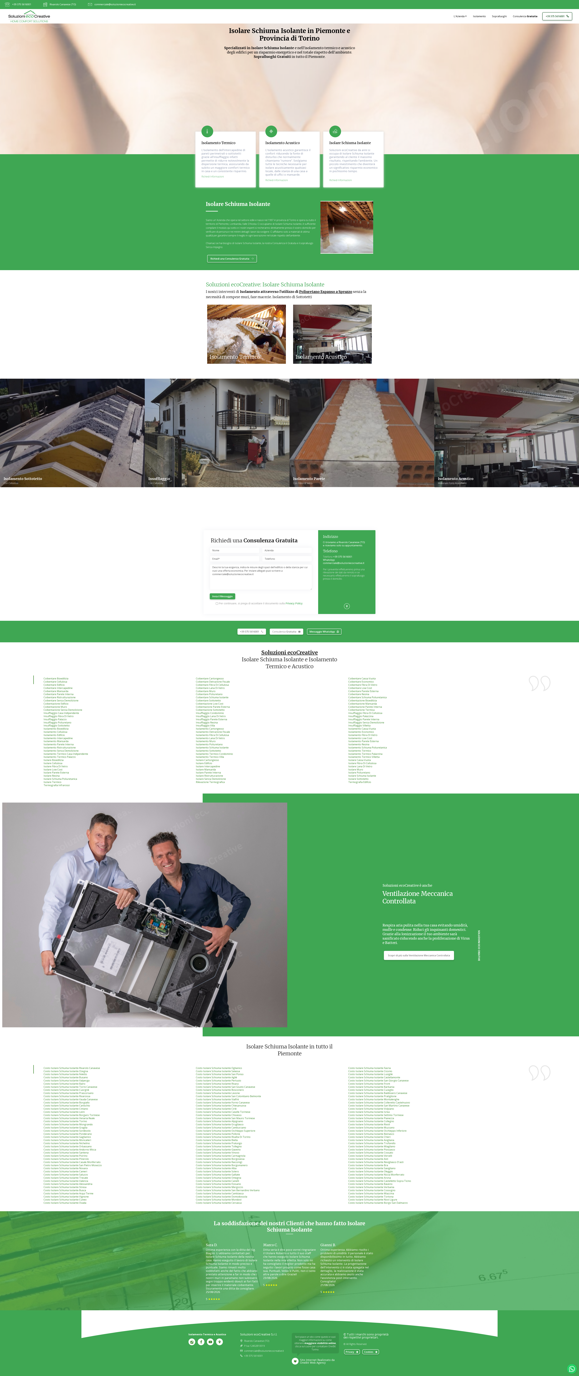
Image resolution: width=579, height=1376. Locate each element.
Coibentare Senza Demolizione (61, 700)
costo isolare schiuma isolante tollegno (219, 1146)
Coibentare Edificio (54, 684)
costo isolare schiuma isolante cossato (370, 1152)
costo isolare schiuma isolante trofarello (371, 1143)
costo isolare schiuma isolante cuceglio (371, 1090)
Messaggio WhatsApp (322, 631)
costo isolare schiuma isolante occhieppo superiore (225, 1130)
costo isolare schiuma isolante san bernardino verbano (228, 1190)
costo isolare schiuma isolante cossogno (371, 1190)
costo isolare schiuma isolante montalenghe (373, 1099)
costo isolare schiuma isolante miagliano (371, 1146)
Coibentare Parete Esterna (363, 691)
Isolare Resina (52, 775)
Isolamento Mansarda (56, 741)
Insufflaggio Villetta (359, 725)
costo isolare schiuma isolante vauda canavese (71, 1099)
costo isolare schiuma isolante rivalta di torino (223, 1137)
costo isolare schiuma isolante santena (66, 1152)
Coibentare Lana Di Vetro (210, 688)
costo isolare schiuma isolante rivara (217, 1083)
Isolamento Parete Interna (59, 744)
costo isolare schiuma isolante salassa (218, 1071)
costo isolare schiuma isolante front (369, 1083)
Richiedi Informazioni (212, 176)
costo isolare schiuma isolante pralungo (219, 1143)
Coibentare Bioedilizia (56, 678)
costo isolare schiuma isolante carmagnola (220, 1155)
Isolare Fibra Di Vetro (56, 766)
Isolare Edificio (204, 763)
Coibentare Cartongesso (210, 678)
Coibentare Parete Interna (58, 694)
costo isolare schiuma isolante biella (217, 1140)
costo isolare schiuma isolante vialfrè (217, 1099)
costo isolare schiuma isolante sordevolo (67, 1130)
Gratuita (284, 631)
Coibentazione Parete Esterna (213, 707)
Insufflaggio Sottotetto (57, 725)
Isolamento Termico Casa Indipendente (66, 754)
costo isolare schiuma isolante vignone (66, 1196)
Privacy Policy (294, 603)
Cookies (368, 1352)
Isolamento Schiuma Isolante (212, 747)
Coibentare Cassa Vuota (362, 678)
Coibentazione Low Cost (209, 703)
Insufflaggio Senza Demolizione (366, 722)
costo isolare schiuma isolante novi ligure (372, 1199)
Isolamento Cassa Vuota (362, 728)
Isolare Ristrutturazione (209, 775)
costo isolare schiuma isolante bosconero (220, 1090)
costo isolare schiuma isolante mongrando (68, 1124)
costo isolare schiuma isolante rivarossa (67, 1096)
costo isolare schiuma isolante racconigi (219, 1162)
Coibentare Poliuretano (209, 694)
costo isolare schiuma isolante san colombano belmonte (228, 1096)
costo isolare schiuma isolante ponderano (68, 1134)
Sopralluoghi (499, 16)
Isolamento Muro (206, 741)
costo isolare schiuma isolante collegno (371, 1121)
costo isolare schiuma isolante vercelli (370, 1155)
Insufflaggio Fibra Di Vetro (59, 716)
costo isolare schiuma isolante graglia (65, 1127)
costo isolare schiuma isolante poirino (65, 1155)
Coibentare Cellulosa (55, 681)
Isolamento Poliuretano (209, 744)
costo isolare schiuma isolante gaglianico (67, 1137)
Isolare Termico (52, 782)
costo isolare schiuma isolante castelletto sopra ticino (379, 1181)
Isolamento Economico (361, 732)
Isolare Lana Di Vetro (360, 766)
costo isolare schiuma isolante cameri (65, 1171)
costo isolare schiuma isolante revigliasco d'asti (375, 1162)
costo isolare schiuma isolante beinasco (371, 1134)
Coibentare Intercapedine (58, 688)
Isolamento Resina (358, 744)
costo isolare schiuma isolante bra (368, 1165)
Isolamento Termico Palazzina (365, 754)
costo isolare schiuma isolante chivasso (219, 1115)
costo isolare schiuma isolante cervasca (219, 1202)
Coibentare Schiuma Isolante (212, 697)
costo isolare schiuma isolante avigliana (371, 1140)
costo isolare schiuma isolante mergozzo (219, 1187)
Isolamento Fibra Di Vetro (362, 735)
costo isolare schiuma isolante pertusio (218, 1080)
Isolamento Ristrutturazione (60, 747)
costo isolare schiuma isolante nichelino (67, 1143)
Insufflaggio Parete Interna (363, 719)
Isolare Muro (355, 769)
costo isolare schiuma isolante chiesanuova (221, 1105)
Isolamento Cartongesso (210, 728)
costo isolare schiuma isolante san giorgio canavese (378, 1080)
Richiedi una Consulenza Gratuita (229, 258)
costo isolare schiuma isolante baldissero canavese (377, 1093)
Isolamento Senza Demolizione (61, 750)
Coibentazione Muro (55, 707)
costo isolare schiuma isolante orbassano (68, 1146)
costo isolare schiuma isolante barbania (371, 1087)
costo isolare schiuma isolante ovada (65, 1202)
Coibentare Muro (205, 691)
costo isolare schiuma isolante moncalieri (67, 1140)
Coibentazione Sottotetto (210, 710)
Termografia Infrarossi (57, 785)
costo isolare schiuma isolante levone (218, 1093)
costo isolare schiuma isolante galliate (218, 1174)
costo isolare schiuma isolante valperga (66, 1080)
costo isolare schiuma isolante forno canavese (223, 1102)
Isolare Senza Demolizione (211, 779)
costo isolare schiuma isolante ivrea (369, 1112)
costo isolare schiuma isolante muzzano (371, 1127)
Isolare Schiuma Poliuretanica (60, 779)
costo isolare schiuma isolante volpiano (371, 1108)
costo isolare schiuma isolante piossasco (371, 1149)
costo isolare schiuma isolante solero (217, 1171)
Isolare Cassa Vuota (359, 760)
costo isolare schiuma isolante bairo (64, 1083)
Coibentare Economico (361, 681)
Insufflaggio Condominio (210, 713)
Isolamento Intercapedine (58, 738)
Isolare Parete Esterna (56, 772)
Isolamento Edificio (54, 735)
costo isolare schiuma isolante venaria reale (69, 1118)
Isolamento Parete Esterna (363, 741)
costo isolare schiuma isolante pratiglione (372, 1096)
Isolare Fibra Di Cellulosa (362, 763)
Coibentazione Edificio (56, 703)
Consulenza (525, 16)
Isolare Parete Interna (208, 772)
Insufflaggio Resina (207, 722)
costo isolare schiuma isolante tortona (370, 1196)
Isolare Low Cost (53, 769)
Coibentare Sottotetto (208, 700)
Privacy (350, 1352)
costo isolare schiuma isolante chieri (369, 1137)
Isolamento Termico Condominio (214, 754)
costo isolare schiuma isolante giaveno (218, 1149)
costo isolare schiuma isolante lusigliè (370, 1074)
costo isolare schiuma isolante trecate (66, 1177)
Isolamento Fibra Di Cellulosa (212, 735)
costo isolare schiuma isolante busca (65, 1190)
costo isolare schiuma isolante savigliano (371, 1168)
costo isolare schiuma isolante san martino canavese (378, 1105)
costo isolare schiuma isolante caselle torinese (223, 1112)
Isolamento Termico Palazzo (60, 757)
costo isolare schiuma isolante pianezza (371, 1118)
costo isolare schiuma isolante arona (369, 1177)
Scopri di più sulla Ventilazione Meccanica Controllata (419, 955)
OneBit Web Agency (313, 1362)
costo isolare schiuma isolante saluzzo (66, 1174)
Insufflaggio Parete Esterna (211, 719)
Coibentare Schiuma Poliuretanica (367, 697)
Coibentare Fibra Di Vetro (362, 684)
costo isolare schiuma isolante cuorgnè (66, 1090)
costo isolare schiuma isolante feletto (65, 1074)
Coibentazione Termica (361, 710)
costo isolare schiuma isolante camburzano (221, 1127)
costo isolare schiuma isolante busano (66, 1077)
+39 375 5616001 (21, 4)
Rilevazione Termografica (210, 782)
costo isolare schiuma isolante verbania (371, 1187)
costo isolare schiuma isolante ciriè (216, 1108)
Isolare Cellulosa (53, 763)
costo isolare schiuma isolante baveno (370, 1184)
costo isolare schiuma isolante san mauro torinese (225, 1118)
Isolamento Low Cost (360, 738)
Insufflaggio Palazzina (360, 716)
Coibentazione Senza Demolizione (63, 710)
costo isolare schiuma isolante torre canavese (70, 1087)
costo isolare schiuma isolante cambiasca (220, 1193)
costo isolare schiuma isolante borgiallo (67, 1102)
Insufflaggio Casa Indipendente (61, 713)
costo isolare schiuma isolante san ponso (220, 1074)
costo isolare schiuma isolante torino (65, 1121)
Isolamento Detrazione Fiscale (213, 732)
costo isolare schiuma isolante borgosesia (220, 1159)
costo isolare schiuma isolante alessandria (68, 1184)
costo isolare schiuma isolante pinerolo (66, 1159)
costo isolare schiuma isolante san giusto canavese (225, 1087)
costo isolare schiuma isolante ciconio (370, 1071)
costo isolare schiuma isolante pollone (218, 1134)
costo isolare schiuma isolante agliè (216, 1077)
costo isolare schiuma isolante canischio (67, 1105)
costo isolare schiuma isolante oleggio (370, 1171)
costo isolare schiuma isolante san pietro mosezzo (73, 1165)
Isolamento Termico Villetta (364, 757)
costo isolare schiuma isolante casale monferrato (72, 1162)
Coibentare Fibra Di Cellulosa (212, 684)
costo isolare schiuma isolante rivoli (369, 1124)
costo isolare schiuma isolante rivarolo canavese (72, 1068)
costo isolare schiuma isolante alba (216, 1168)
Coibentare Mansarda (56, 691)
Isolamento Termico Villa (210, 757)
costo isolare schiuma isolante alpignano (219, 1121)
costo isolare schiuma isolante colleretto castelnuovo (379, 1102)
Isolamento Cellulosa (55, 732)
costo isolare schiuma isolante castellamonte (374, 1077)
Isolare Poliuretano (359, 772)
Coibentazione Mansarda (362, 703)
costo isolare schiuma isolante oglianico (219, 1068)
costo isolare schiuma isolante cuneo (65, 1199)
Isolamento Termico (359, 750)
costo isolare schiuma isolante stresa (65, 1187)
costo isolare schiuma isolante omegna (218, 1177)
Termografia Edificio (359, 782)
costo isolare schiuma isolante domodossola (221, 1196)
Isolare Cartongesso (207, 760)
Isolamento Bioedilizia (56, 728)
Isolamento (479, 16)
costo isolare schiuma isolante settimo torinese (375, 1115)
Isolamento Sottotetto (208, 750)
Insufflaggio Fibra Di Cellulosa (365, 713)
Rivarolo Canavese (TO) (63, 4)
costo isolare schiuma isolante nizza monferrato (376, 1174)
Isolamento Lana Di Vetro (210, 738)
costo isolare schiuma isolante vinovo (217, 1152)
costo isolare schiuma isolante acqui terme (68, 1193)
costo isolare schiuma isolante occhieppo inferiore (377, 1130)
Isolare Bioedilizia (53, 760)
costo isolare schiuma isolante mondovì (218, 1199)
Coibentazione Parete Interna (365, 707)
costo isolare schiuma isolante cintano (66, 1108)
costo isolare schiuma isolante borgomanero (222, 1165)
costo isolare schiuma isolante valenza (66, 1181)
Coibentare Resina (358, 694)
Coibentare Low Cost (360, 688)
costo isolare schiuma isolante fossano (218, 1184)
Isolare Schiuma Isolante (362, 775)
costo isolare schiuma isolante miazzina (371, 1193)
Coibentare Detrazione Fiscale (213, 681)
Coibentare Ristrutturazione (60, 697)
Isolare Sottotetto (358, 779)
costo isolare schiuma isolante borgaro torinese (72, 1115)
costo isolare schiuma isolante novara (66, 1168)
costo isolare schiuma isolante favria (369, 1068)
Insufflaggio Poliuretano (57, 722)
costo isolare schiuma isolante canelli (217, 1181)
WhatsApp (329, 560)
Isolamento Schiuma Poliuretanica (367, 747)
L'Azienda (459, 16)
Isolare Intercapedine (208, 766)
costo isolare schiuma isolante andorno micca (70, 1149)
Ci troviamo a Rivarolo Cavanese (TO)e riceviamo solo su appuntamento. (344, 544)
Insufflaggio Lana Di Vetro (211, 716)
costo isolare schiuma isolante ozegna (66, 1071)
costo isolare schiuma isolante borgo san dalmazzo (378, 1202)
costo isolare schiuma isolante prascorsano (68, 1093)
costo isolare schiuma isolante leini (64, 1112)
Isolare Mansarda (206, 769)
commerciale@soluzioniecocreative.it (115, 4)
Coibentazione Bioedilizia (362, 700)
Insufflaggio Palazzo (55, 719)
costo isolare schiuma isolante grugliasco (220, 1124)
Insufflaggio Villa (205, 725)
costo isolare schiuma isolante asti (368, 1159)
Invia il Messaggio (222, 596)
